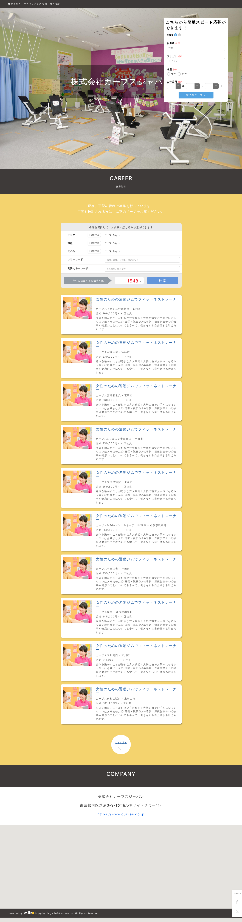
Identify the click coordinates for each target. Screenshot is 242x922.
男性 (184, 73)
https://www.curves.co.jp (121, 814)
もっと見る (121, 742)
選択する (94, 235)
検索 (162, 281)
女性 (173, 73)
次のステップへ (196, 95)
